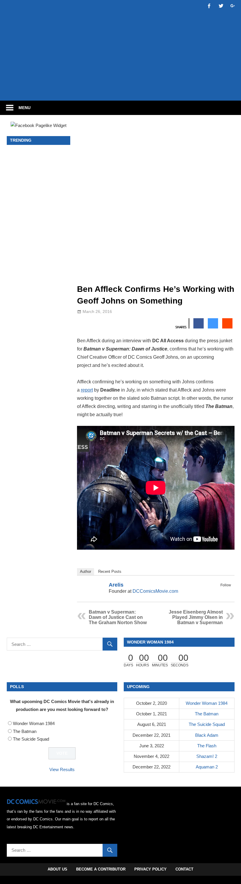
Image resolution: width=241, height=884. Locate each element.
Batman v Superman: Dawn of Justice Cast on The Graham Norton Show (118, 617)
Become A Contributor (100, 869)
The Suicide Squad (31, 738)
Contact (184, 869)
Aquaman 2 (207, 766)
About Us (57, 869)
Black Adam (206, 735)
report (87, 389)
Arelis (116, 585)
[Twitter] (227, 591)
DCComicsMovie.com (155, 591)
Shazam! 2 (206, 756)
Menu (25, 107)
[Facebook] (219, 591)
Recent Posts (109, 571)
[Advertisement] (120, 78)
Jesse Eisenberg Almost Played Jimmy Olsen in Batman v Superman (196, 617)
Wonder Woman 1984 (34, 723)
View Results (62, 769)
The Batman (24, 731)
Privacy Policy (150, 869)
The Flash (206, 745)
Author (85, 571)
